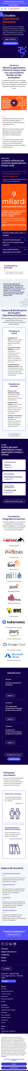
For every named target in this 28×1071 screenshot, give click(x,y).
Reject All (14, 1064)
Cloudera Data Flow (8, 884)
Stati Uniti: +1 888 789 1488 (10, 973)
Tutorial (3, 1022)
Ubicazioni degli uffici (7, 999)
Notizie (3, 958)
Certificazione (5, 1007)
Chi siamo (4, 949)
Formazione (4, 1020)
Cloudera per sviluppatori (8, 1031)
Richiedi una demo (14, 934)
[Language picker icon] (5, 9)
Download (4, 1012)
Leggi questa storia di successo (13, 225)
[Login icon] (2, 9)
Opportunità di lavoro (9, 952)
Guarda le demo (5, 1017)
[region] (14, 1052)
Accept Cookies (14, 1067)
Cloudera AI (6, 897)
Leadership (5, 955)
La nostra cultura (5, 994)
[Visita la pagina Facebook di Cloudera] (2, 943)
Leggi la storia (8, 467)
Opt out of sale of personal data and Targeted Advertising (14, 1060)
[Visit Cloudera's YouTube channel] (14, 943)
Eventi (3, 1033)
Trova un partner (5, 1015)
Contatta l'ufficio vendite (8, 1010)
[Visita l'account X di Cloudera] (6, 943)
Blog (2, 1028)
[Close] (26, 1035)
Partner (3, 961)
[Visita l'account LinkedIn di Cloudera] (10, 943)
